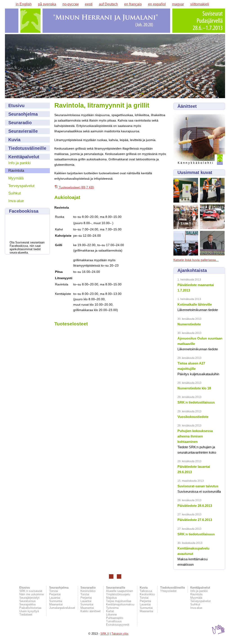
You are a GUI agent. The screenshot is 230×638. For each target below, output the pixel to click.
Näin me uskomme (31, 594)
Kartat (110, 611)
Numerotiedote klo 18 (194, 388)
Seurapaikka (27, 604)
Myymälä (16, 178)
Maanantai (56, 604)
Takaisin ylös (119, 633)
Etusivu (16, 105)
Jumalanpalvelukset (62, 607)
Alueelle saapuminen (119, 591)
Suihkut (14, 193)
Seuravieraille (23, 131)
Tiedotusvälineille (27, 148)
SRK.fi (104, 633)
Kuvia (14, 139)
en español (157, 4)
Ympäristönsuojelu (118, 594)
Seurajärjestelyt (29, 597)
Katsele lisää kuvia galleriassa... (196, 260)
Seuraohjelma (23, 114)
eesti (89, 4)
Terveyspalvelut (21, 186)
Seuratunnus (27, 601)
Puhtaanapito (114, 618)
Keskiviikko (87, 591)
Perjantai (55, 594)
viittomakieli (199, 4)
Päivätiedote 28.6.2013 (194, 506)
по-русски (70, 4)
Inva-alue (16, 201)
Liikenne (111, 614)
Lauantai (54, 597)
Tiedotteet (25, 614)
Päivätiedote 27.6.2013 (194, 520)
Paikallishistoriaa (30, 607)
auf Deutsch (108, 4)
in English (24, 4)
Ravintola (16, 170)
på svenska (47, 4)
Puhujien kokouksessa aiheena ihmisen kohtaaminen (195, 436)
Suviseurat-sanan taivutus (197, 486)
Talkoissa (146, 591)
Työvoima (112, 607)
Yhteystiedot (168, 591)
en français (133, 4)
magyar (178, 4)
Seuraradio (20, 122)
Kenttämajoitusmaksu (120, 604)
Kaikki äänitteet (90, 611)
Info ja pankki (19, 163)
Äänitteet (187, 106)
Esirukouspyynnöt (117, 624)
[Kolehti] (199, 164)
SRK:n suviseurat (30, 591)
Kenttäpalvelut (23, 156)
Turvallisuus (114, 621)
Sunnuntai (55, 601)
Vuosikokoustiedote (192, 417)
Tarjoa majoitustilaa (118, 601)
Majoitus (111, 597)
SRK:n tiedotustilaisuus (196, 402)
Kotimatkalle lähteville (194, 304)
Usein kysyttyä (29, 611)
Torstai (53, 591)
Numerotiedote (189, 324)
